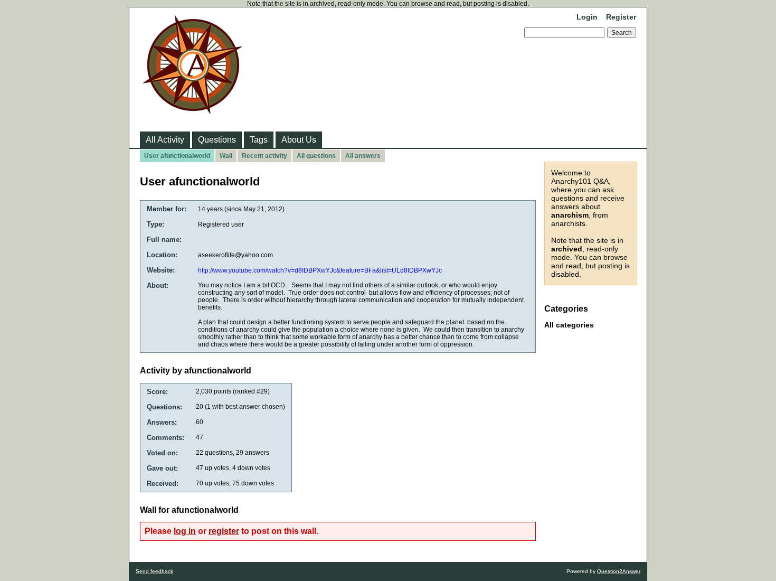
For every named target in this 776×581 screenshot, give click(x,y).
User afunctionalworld (177, 156)
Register (621, 17)
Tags (259, 139)
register (224, 531)
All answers (363, 156)
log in (185, 531)
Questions (217, 139)
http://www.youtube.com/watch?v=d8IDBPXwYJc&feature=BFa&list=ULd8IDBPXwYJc (320, 270)
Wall (226, 156)
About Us (298, 139)
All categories (569, 325)
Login (587, 17)
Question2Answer (618, 571)
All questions (316, 156)
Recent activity (264, 156)
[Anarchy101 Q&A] (192, 111)
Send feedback (154, 571)
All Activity (165, 139)
